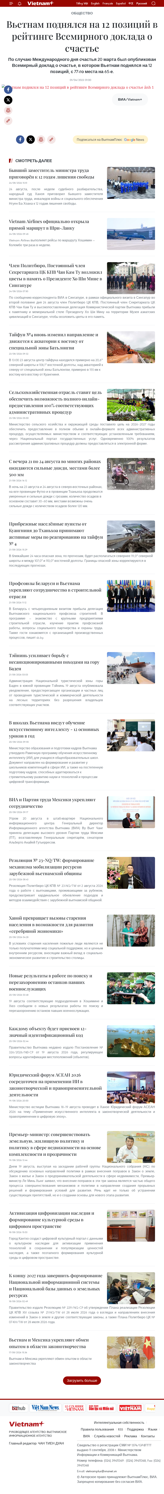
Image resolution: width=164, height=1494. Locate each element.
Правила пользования (97, 1429)
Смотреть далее (33, 160)
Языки (152, 1429)
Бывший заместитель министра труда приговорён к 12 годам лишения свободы (51, 173)
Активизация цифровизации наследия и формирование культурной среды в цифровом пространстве (51, 1219)
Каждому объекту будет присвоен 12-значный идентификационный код (48, 1031)
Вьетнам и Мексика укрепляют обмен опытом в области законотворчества (49, 1343)
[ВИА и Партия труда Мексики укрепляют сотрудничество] (131, 812)
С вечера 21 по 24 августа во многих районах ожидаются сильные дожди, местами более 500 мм (55, 467)
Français (108, 3)
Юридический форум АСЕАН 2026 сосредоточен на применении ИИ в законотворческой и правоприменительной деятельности (55, 1084)
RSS (120, 1429)
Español (121, 3)
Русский (141, 3)
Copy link (8, 121)
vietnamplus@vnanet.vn (101, 1471)
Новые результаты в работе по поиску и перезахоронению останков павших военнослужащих (50, 982)
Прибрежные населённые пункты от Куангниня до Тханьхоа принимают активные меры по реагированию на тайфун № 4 (56, 533)
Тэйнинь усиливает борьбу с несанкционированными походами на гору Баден (54, 661)
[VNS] (25, 1408)
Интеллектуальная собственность (119, 1423)
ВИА (86, 1436)
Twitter (8, 100)
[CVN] (53, 1408)
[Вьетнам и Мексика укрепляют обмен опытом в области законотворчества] (131, 1352)
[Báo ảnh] (110, 1408)
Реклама (130, 1436)
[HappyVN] (137, 1408)
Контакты (148, 1436)
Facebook (8, 89)
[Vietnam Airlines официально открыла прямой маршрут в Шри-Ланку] (131, 234)
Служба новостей (107, 1436)
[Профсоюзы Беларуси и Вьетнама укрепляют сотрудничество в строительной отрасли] (131, 596)
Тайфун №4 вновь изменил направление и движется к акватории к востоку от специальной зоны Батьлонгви (53, 341)
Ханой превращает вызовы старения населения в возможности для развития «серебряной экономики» (51, 924)
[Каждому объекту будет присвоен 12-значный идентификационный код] (131, 1041)
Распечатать (8, 110)
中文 (131, 3)
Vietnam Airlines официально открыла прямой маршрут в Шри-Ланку (49, 224)
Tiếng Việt (82, 3)
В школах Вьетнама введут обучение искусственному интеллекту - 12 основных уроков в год (54, 729)
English (95, 3)
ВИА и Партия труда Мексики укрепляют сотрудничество (52, 802)
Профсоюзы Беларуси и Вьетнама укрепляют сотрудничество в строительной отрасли (55, 589)
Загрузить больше (82, 1380)
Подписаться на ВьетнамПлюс (99, 140)
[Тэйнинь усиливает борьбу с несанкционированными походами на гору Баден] (131, 668)
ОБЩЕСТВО (82, 13)
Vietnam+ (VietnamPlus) (41, 3)
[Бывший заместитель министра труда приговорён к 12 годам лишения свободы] (131, 183)
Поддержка (135, 1429)
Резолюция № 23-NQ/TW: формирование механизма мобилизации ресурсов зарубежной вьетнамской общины (51, 866)
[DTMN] (81, 1408)
